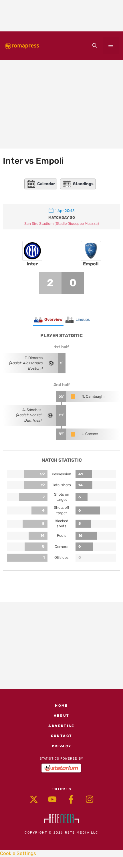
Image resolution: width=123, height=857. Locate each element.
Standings (83, 183)
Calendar (46, 183)
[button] (95, 45)
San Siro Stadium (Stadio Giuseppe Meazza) (61, 223)
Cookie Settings (18, 853)
